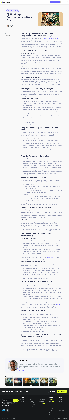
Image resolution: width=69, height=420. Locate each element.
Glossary (51, 401)
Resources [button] (33, 2)
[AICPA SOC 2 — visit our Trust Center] (3, 410)
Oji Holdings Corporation (49, 38)
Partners (60, 403)
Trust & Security (61, 410)
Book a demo (64, 2)
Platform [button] (14, 2)
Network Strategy (42, 401)
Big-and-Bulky (32, 404)
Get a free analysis (55, 2)
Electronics (31, 409)
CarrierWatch (22, 403)
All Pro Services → (42, 406)
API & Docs (50, 410)
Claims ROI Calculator (52, 406)
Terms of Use (55, 418)
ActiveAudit (22, 401)
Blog (49, 412)
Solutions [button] (19, 2)
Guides (51, 399)
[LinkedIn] (7, 410)
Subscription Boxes (33, 406)
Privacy (59, 418)
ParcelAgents (23, 409)
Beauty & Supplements (32, 402)
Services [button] (24, 2)
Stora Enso (58, 38)
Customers (50, 403)
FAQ (49, 414)
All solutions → (32, 411)
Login (48, 2)
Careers (60, 401)
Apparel (31, 399)
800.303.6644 (5, 407)
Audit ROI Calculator (52, 408)
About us (60, 399)
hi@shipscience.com (6, 405)
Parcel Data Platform (23, 407)
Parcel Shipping (14, 10)
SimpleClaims (22, 399)
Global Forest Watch (50, 257)
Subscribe (16, 400)
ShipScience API (23, 411)
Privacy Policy (9, 403)
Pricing (28, 2)
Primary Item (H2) (9, 35)
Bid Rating (42, 403)
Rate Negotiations (42, 399)
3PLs (30, 408)
